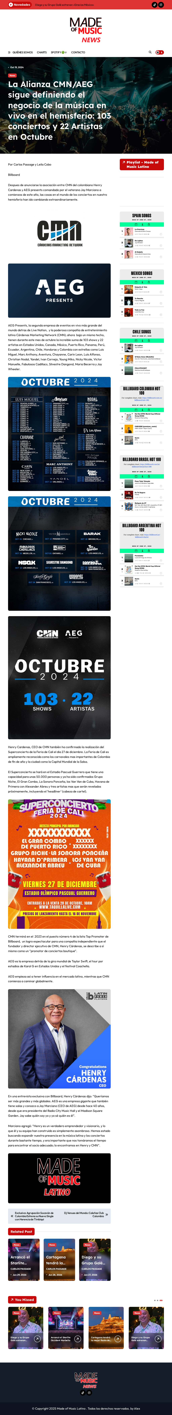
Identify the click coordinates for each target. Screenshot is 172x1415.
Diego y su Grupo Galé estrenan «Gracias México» (20, 1340)
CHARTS (42, 52)
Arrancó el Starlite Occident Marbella (61, 1339)
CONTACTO (78, 52)
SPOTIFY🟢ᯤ (59, 52)
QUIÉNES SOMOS (23, 52)
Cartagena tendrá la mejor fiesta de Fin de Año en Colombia (100, 1341)
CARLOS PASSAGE (21, 1268)
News (12, 75)
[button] (160, 1327)
